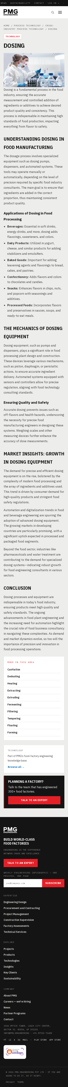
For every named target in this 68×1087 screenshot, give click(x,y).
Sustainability (12, 978)
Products (9, 954)
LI (10, 1039)
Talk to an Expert (34, 800)
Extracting (13, 690)
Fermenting (14, 704)
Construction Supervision (19, 920)
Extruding (13, 697)
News (7, 1007)
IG (19, 1039)
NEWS (4, 3)
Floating (12, 725)
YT (5, 1039)
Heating (12, 683)
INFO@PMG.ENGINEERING (16, 1033)
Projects (9, 949)
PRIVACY (10, 1082)
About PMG (10, 995)
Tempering (13, 718)
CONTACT (39, 3)
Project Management (16, 914)
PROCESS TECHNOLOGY (27, 25)
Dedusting (13, 676)
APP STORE (55, 1039)
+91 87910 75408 (42, 1033)
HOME (7, 25)
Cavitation (13, 669)
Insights (8, 966)
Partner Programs (14, 1013)
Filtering (12, 711)
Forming (12, 732)
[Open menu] (61, 12)
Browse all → (16, 767)
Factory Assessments (16, 926)
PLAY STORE (40, 1039)
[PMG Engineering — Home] (11, 12)
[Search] (53, 12)
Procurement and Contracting (22, 908)
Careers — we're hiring (17, 1001)
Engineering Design (15, 902)
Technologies (11, 960)
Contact (8, 1019)
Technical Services (15, 932)
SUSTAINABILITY (20, 3)
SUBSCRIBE (53, 883)
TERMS (20, 1082)
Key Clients (10, 972)
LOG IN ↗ (53, 3)
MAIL (25, 1039)
